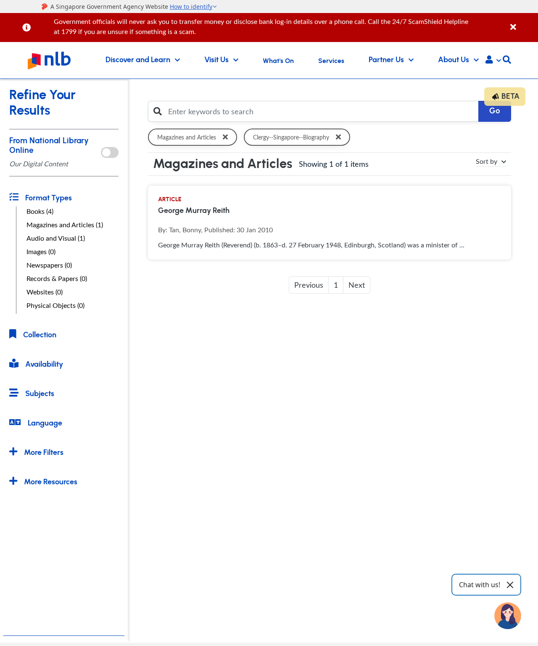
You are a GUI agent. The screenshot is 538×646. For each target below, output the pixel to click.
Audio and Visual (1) (55, 238)
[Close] (523, 22)
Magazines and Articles (186, 137)
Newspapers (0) (49, 265)
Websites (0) (44, 292)
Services (331, 61)
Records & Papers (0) (56, 278)
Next (356, 285)
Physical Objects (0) (55, 305)
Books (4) (39, 211)
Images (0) (40, 251)
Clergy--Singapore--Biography (291, 137)
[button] (493, 60)
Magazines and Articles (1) (64, 224)
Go (494, 111)
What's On (278, 61)
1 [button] (336, 285)
